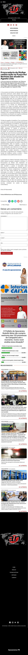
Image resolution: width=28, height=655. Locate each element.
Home (2, 62)
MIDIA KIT (14, 569)
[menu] (1, 2)
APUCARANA (19, 62)
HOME (14, 567)
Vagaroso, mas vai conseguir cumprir (10, 355)
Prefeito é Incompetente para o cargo (10, 350)
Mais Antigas (5, 204)
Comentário (4, 216)
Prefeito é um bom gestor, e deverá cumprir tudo (12, 360)
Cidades (13, 62)
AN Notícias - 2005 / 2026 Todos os (14, 625)
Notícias (7, 62)
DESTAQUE (14, 575)
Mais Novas (23, 204)
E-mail (3, 237)
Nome (2, 232)
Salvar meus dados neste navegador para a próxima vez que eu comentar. (13, 250)
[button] (9, 201)
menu (4, 2)
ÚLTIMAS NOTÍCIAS (14, 572)
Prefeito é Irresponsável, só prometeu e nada (12, 346)
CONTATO (14, 577)
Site (2, 243)
